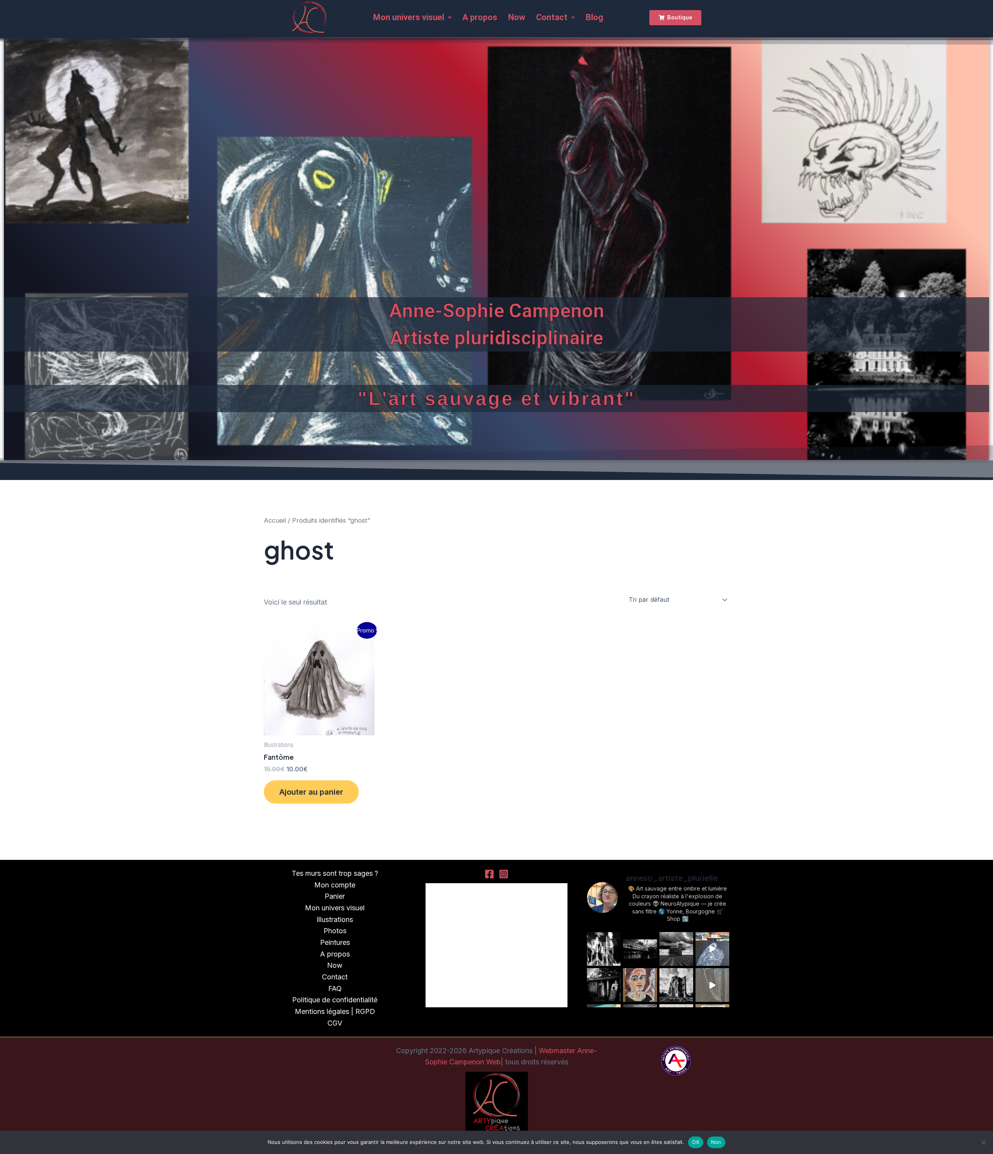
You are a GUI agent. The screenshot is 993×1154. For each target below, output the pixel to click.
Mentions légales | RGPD (335, 1011)
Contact (551, 17)
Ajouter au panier (311, 792)
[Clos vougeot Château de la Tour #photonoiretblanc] (676, 949)
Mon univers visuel (408, 17)
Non (716, 1142)
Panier (335, 896)
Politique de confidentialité (334, 1000)
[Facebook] (489, 874)
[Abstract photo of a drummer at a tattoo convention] (604, 949)
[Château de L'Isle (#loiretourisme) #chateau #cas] (676, 985)
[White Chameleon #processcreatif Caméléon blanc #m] (712, 949)
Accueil (275, 520)
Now (516, 17)
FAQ (335, 988)
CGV (334, 1023)
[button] (412, 17)
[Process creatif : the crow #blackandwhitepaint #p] (712, 985)
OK (695, 1142)
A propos (479, 17)
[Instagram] (504, 874)
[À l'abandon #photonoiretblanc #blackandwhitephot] (604, 985)
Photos (335, 931)
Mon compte (334, 885)
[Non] (983, 1142)
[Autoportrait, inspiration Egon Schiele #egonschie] (640, 985)
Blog (594, 17)
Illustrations (335, 919)
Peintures (335, 942)
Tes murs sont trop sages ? (335, 873)
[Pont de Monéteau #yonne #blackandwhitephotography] (640, 949)
